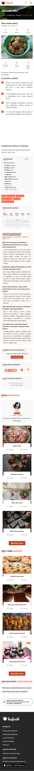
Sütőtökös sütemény (17, 474)
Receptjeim (17, 421)
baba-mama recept (7, 199)
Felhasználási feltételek (10, 731)
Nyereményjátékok (8, 741)
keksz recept (16, 199)
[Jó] (19, 383)
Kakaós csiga (17, 446)
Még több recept (17, 543)
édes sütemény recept (7, 201)
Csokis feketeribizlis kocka (17, 661)
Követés (18, 413)
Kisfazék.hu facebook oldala (11, 753)
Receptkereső (11, 15)
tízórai (3, 196)
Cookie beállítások (8, 738)
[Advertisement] (17, 130)
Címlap (3, 15)
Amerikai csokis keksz (17, 576)
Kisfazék (9, 3)
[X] (9, 370)
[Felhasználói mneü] (26, 2)
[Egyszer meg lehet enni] (13, 383)
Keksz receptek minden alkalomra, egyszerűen (15, 691)
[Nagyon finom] (22, 383)
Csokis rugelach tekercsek (17, 633)
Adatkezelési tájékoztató (10, 734)
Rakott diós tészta (17, 503)
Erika (8, 26)
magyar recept (20, 196)
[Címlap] (2, 3)
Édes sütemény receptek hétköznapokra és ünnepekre (16, 688)
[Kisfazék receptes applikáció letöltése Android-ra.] (19, 765)
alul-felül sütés (10, 196)
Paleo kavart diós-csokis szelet (17, 605)
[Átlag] (16, 383)
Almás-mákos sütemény (17, 531)
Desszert (18, 15)
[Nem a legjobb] (10, 383)
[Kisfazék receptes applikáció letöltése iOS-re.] (8, 765)
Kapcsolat (6, 745)
